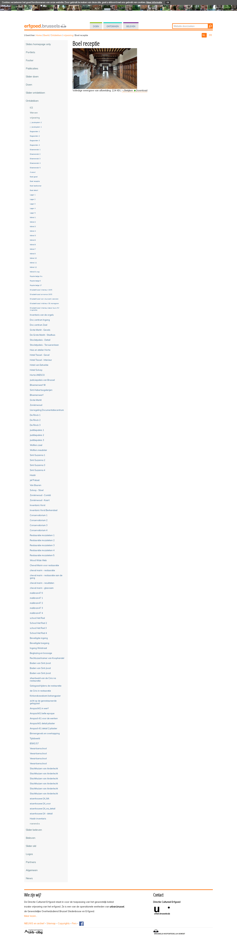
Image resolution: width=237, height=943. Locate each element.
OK (168, 2)
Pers (74, 923)
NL (204, 35)
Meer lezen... (30, 916)
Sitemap (51, 923)
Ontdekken (113, 26)
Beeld (46, 35)
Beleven (130, 26)
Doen (96, 26)
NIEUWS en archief (34, 923)
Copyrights (64, 923)
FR (210, 35)
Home (39, 35)
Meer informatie (154, 2)
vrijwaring (68, 35)
